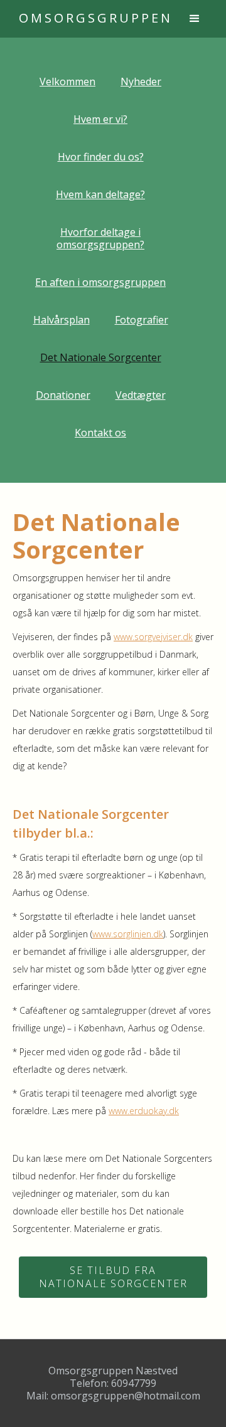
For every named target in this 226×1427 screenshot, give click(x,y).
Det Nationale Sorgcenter (100, 357)
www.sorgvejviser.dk (153, 637)
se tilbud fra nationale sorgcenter (113, 1276)
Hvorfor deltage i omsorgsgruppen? (100, 238)
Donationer (63, 395)
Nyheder (141, 81)
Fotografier (141, 319)
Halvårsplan (61, 319)
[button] (194, 19)
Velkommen (67, 81)
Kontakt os (100, 432)
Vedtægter (141, 395)
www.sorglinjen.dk (127, 934)
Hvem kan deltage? (100, 194)
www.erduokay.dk (144, 1111)
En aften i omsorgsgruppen (100, 282)
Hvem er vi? (100, 119)
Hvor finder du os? (101, 156)
